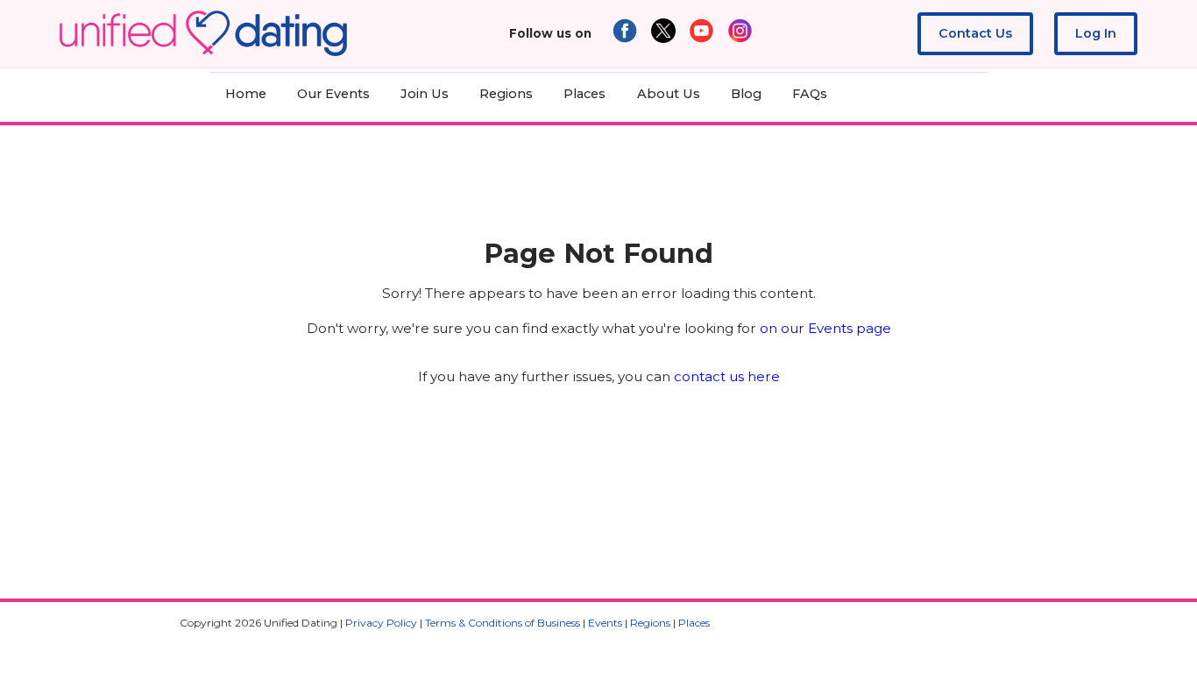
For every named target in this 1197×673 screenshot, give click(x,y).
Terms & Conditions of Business (502, 622)
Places (584, 94)
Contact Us (975, 33)
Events (605, 622)
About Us (668, 94)
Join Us (424, 94)
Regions (506, 94)
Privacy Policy (381, 622)
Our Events (333, 94)
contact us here (727, 376)
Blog (746, 94)
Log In (1095, 33)
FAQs (809, 94)
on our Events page (825, 328)
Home (245, 94)
